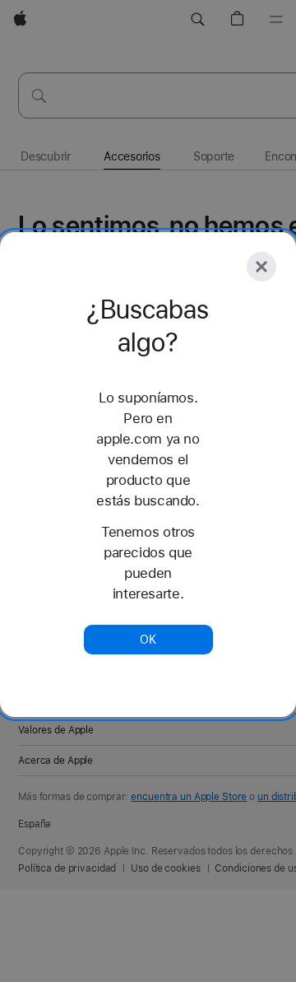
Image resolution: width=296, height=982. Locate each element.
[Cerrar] (261, 267)
